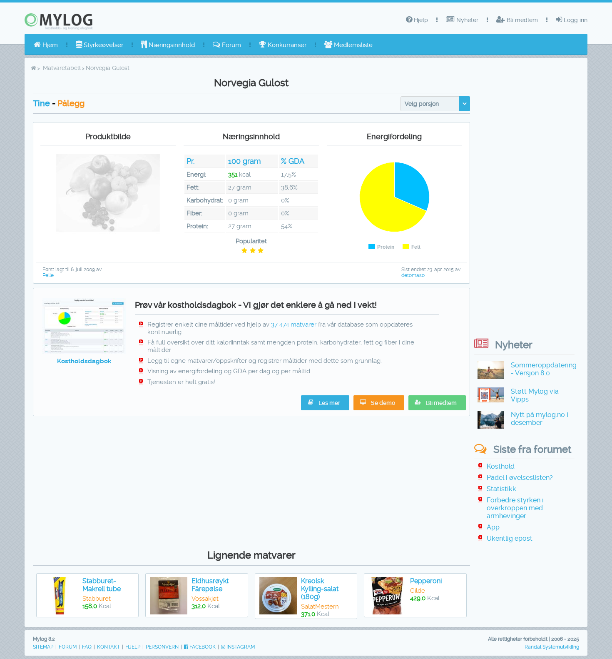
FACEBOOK (202, 647)
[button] (437, 402)
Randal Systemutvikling (552, 647)
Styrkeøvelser (102, 45)
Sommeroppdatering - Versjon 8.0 (544, 369)
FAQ (87, 647)
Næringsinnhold (171, 45)
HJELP (132, 647)
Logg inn (574, 20)
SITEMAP (43, 647)
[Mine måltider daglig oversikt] (84, 351)
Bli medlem (521, 20)
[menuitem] (46, 45)
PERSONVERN (162, 647)
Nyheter (466, 20)
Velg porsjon (422, 103)
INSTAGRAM (240, 647)
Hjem (49, 45)
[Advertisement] (251, 480)
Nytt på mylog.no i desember (539, 419)
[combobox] (435, 103)
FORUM (68, 647)
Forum (230, 45)
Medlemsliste (352, 45)
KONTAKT (108, 647)
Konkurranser (286, 45)
